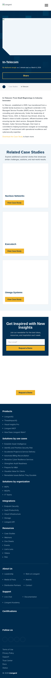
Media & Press (10, 579)
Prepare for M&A (11, 467)
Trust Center (7, 660)
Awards (29, 579)
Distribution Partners (12, 585)
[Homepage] (3, 86)
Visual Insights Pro (11, 424)
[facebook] (4, 639)
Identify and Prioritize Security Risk (18, 448)
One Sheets (9, 541)
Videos (7, 553)
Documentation (31, 597)
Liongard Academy (12, 602)
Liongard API (9, 522)
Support (5, 657)
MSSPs (7, 491)
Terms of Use (7, 649)
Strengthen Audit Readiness (15, 463)
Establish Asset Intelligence (15, 444)
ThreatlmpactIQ (10, 420)
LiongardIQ (8, 417)
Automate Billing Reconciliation (16, 456)
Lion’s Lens (8, 549)
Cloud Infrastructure (12, 514)
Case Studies (13, 86)
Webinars (8, 537)
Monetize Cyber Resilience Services (18, 459)
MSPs (6, 487)
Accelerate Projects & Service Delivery (19, 452)
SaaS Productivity (11, 510)
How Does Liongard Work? (15, 432)
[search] (40, 5)
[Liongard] (10, 5)
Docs (4, 664)
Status (5, 668)
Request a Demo (25, 348)
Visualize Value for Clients (14, 471)
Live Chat (8, 597)
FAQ (6, 557)
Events (7, 545)
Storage (7, 518)
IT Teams (8, 495)
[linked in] (16, 639)
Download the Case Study (12, 137)
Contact (29, 585)
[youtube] (22, 639)
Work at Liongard (32, 574)
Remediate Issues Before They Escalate (20, 475)
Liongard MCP (10, 428)
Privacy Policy (8, 653)
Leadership (8, 574)
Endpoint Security (11, 506)
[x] (10, 639)
